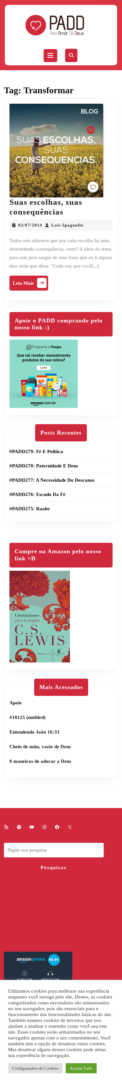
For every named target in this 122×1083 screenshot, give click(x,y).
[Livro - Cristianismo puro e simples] (39, 616)
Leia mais (30, 285)
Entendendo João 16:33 (34, 732)
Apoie (15, 702)
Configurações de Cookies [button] (35, 1068)
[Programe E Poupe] (43, 373)
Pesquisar (54, 867)
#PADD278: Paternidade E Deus (43, 465)
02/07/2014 (30, 225)
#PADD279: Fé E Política (36, 451)
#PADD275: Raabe (29, 508)
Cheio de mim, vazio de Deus (40, 746)
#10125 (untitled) (27, 717)
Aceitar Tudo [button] (81, 1068)
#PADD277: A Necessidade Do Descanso (52, 480)
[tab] (50, 55)
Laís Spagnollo (67, 225)
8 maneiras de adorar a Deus (40, 761)
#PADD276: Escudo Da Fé (37, 494)
